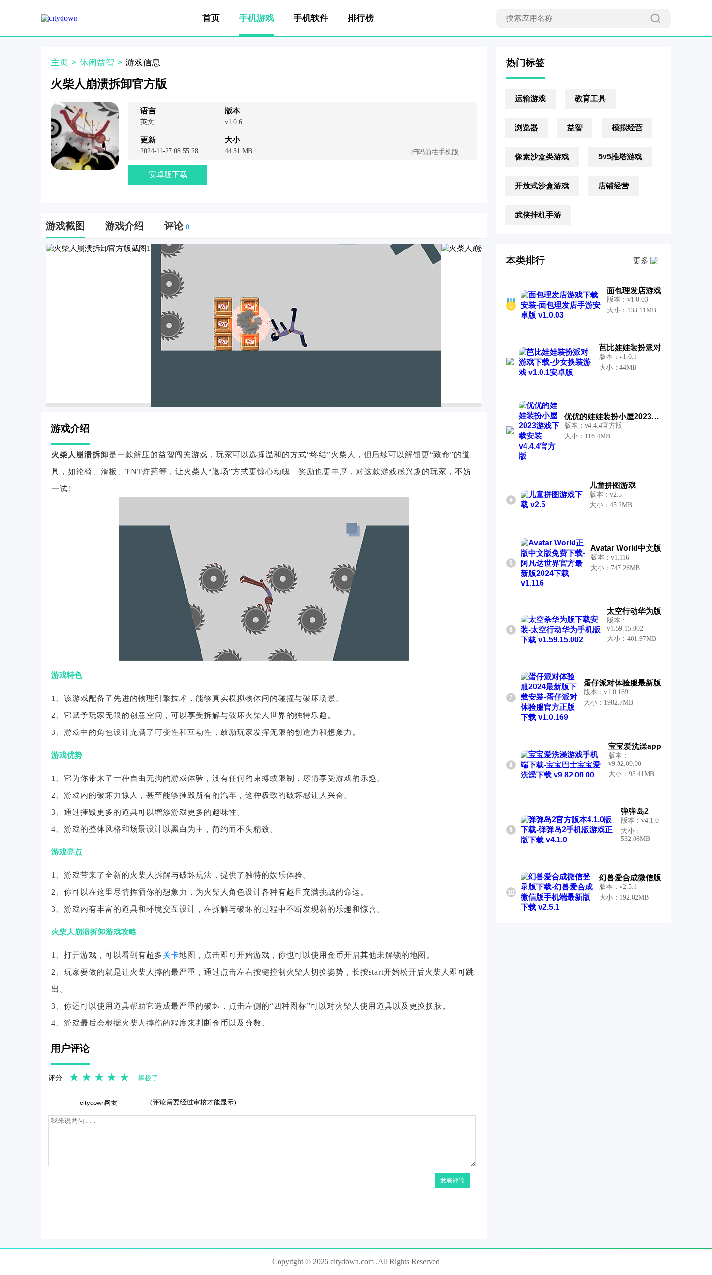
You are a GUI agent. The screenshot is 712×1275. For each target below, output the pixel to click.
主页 (59, 62)
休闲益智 (96, 62)
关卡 (171, 955)
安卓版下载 (168, 175)
